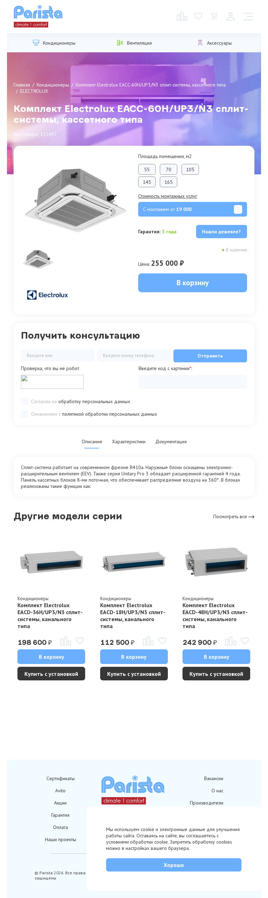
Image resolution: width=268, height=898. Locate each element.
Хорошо (174, 864)
